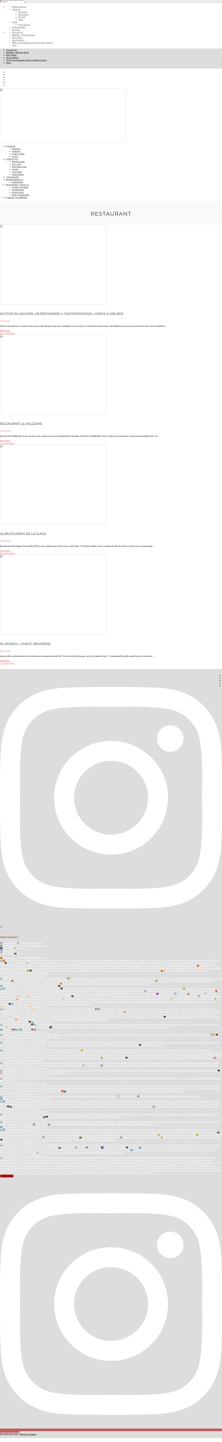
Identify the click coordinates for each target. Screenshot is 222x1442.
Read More (5, 330)
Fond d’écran (24, 24)
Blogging (18, 192)
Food (20, 19)
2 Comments (7, 443)
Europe (16, 151)
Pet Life (22, 17)
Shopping (17, 182)
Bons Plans (17, 37)
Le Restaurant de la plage (23, 533)
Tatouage (22, 12)
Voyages (16, 29)
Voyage (11, 146)
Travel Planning (16, 197)
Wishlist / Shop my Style (23, 35)
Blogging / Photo (17, 185)
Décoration (23, 14)
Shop (14, 45)
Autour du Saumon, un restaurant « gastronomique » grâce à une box (62, 313)
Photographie (18, 27)
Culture (17, 172)
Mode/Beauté (14, 179)
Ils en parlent (18, 40)
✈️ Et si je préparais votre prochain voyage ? (32, 42)
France (16, 149)
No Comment (7, 333)
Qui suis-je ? (18, 32)
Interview (18, 190)
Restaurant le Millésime (21, 423)
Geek (14, 22)
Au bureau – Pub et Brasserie (25, 643)
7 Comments (7, 663)
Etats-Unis (18, 154)
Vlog (15, 157)
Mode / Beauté (19, 6)
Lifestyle (16, 9)
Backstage (18, 162)
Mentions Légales (28, 1434)
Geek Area (18, 174)
